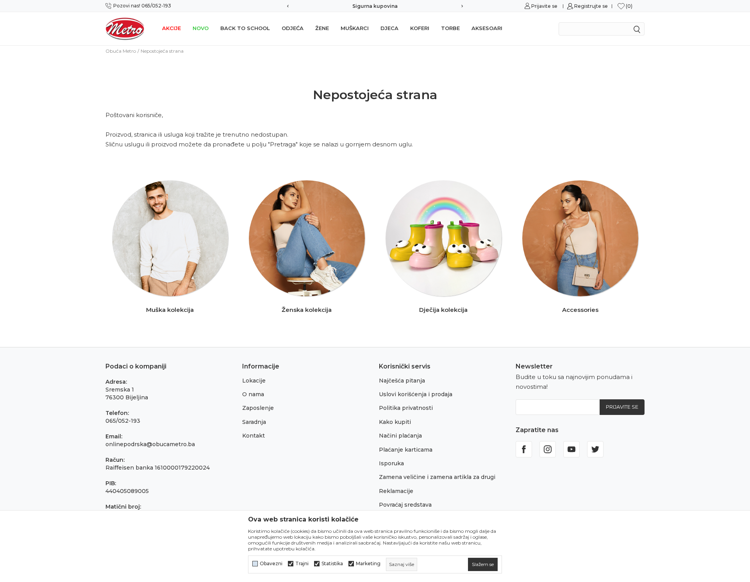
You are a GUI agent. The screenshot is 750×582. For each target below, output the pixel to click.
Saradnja (254, 421)
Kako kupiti (395, 421)
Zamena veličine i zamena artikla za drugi (437, 477)
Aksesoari (486, 28)
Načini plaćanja (400, 435)
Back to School (245, 28)
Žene (322, 28)
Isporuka (391, 463)
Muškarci (355, 28)
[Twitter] (595, 449)
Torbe (450, 28)
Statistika (332, 563)
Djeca (389, 28)
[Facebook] (524, 449)
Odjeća (293, 28)
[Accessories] (580, 238)
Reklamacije (396, 491)
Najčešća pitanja (402, 380)
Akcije (171, 28)
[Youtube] (571, 449)
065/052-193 (122, 420)
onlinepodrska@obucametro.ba (150, 444)
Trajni (302, 563)
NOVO (201, 28)
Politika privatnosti (406, 407)
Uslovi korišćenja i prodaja (415, 394)
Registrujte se (591, 6)
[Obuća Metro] (125, 28)
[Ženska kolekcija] (307, 238)
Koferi (419, 28)
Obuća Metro (120, 51)
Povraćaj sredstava (405, 504)
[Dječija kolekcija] (444, 238)
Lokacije (254, 380)
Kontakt (253, 435)
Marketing (368, 563)
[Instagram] (547, 449)
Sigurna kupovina (375, 6)
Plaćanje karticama (405, 449)
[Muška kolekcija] (170, 238)
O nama (253, 394)
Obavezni (271, 563)
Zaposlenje (258, 407)
